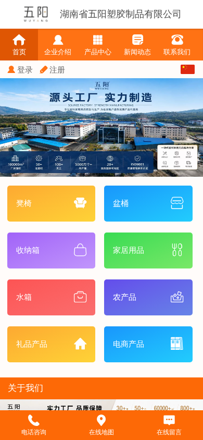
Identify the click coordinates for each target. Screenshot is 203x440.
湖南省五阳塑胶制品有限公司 (121, 14)
